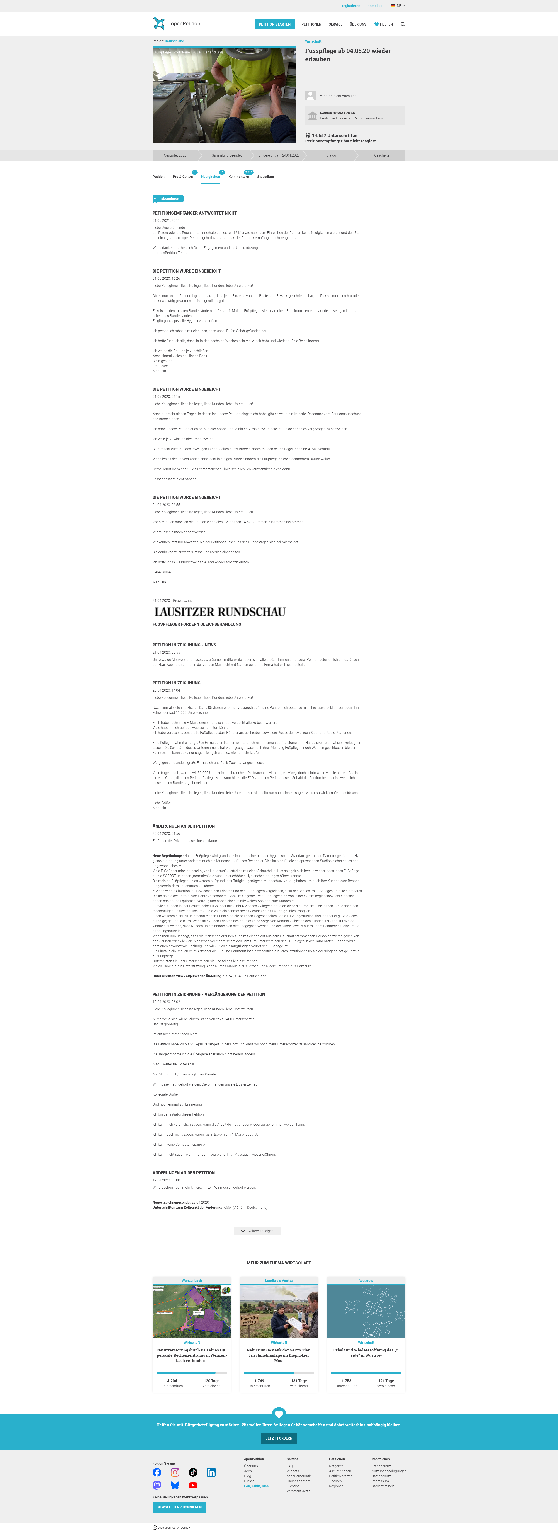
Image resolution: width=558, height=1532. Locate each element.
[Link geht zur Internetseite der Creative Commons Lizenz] (155, 1527)
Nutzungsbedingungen (389, 1471)
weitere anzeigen (260, 1231)
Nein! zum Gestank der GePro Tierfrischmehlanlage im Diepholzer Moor (279, 1355)
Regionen (336, 1486)
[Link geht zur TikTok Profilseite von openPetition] (193, 1472)
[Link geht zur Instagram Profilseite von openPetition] (175, 1472)
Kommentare (238, 175)
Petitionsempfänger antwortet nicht (195, 213)
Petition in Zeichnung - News (184, 645)
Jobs (248, 1471)
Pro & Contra (183, 175)
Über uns (251, 1466)
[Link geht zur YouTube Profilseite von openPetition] (193, 1485)
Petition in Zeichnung (177, 682)
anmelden (375, 6)
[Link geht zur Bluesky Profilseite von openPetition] (175, 1485)
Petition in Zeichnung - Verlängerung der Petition (209, 994)
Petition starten (275, 24)
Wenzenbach (192, 1281)
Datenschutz (381, 1476)
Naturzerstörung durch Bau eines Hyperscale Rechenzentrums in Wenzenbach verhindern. (192, 1355)
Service (335, 24)
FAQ (290, 1466)
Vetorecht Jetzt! (299, 1491)
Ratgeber (336, 1466)
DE (398, 6)
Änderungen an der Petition (184, 826)
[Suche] (403, 24)
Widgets (293, 1471)
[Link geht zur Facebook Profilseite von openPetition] (157, 1472)
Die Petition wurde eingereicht (187, 271)
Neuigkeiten (210, 175)
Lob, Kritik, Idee (256, 1486)
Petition (159, 177)
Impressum (380, 1481)
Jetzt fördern (279, 1438)
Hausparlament (298, 1481)
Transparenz (381, 1466)
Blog (247, 1476)
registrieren (351, 6)
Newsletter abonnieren (179, 1507)
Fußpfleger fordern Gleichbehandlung (197, 624)
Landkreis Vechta (279, 1281)
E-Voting (293, 1486)
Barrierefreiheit (383, 1486)
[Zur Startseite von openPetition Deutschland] (177, 24)
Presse (249, 1481)
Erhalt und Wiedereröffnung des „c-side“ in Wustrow (366, 1352)
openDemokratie (299, 1476)
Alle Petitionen (340, 1471)
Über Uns (358, 24)
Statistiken (265, 177)
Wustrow (366, 1281)
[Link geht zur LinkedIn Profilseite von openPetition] (211, 1472)
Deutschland (174, 41)
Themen (335, 1481)
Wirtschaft (313, 41)
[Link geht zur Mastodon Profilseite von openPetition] (157, 1485)
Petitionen (311, 24)
